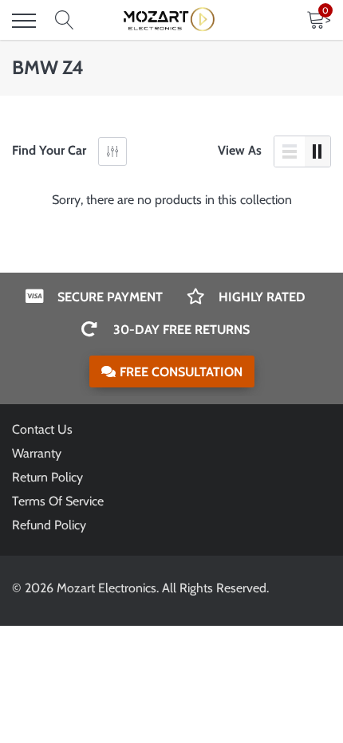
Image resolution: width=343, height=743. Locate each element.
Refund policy (49, 525)
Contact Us (42, 429)
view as (240, 150)
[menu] (24, 21)
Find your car (49, 150)
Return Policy (47, 477)
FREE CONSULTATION (181, 371)
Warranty (36, 453)
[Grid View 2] (317, 151)
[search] (64, 20)
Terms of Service (58, 501)
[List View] (289, 151)
